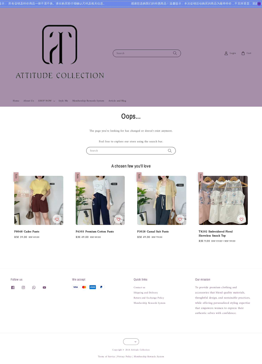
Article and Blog (117, 101)
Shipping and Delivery (146, 293)
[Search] (175, 53)
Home (16, 101)
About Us (29, 101)
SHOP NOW (45, 101)
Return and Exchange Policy (149, 298)
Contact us (139, 288)
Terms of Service (106, 357)
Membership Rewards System (88, 101)
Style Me (63, 101)
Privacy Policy (124, 357)
